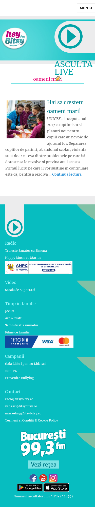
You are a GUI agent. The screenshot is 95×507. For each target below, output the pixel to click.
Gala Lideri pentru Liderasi (25, 364)
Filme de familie (17, 332)
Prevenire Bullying (19, 378)
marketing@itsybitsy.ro (23, 413)
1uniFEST (12, 371)
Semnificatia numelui (21, 325)
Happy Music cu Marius (23, 258)
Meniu (86, 8)
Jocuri (9, 311)
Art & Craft (13, 318)
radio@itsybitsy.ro (19, 399)
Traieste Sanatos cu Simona (26, 250)
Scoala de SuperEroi (20, 290)
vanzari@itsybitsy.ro (21, 406)
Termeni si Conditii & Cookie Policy (31, 420)
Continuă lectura (67, 174)
